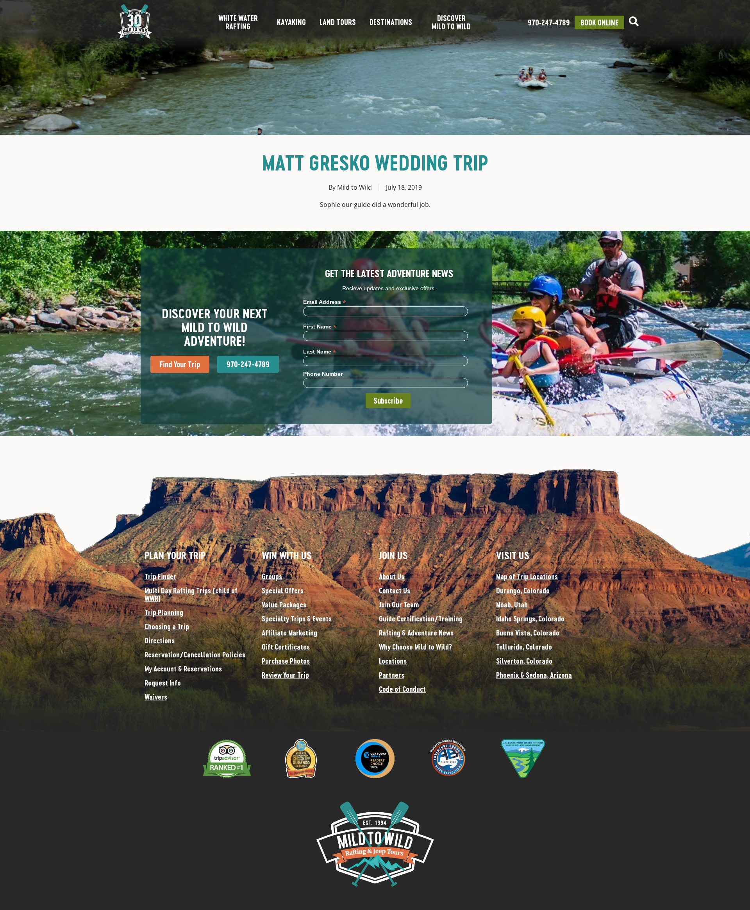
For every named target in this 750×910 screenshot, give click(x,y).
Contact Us (394, 590)
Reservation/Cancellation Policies (195, 654)
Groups (272, 576)
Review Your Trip (285, 675)
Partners (391, 675)
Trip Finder (160, 576)
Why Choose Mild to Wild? (415, 647)
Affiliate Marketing (289, 632)
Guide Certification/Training (420, 618)
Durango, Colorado (523, 590)
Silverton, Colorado (524, 661)
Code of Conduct (402, 689)
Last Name (319, 351)
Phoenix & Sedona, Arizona (534, 675)
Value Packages (284, 604)
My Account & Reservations (183, 668)
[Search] (634, 21)
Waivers (156, 697)
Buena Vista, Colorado (527, 632)
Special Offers (283, 590)
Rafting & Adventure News (416, 632)
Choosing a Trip (167, 626)
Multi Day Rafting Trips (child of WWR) (191, 594)
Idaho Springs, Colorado (530, 618)
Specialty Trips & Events (297, 618)
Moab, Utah (512, 604)
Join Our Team (399, 604)
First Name (319, 326)
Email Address (324, 301)
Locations (393, 661)
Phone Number (323, 374)
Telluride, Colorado (524, 647)
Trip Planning (164, 612)
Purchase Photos (286, 661)
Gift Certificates (286, 647)
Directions (160, 640)
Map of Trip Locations (527, 576)
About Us (391, 576)
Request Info (163, 682)
